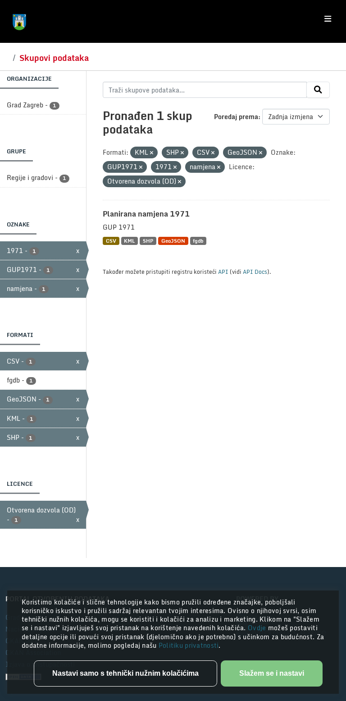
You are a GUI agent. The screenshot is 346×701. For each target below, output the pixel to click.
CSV (111, 240)
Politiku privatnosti (189, 645)
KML (129, 240)
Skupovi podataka (54, 57)
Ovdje (258, 628)
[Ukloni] (151, 153)
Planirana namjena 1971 (146, 214)
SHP (148, 240)
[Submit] (318, 90)
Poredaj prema (236, 116)
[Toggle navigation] (328, 19)
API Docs (255, 271)
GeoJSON (173, 240)
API (223, 271)
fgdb (198, 240)
